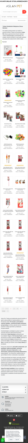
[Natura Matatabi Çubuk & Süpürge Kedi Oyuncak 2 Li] (8, 158)
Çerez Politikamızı (10, 436)
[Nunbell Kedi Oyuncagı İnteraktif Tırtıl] (20, 50)
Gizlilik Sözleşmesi (15, 435)
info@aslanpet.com (9, 410)
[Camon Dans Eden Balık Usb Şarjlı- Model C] (20, 224)
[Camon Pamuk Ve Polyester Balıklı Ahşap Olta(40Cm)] (8, 290)
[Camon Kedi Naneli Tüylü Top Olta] (20, 290)
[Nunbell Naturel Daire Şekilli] (20, 116)
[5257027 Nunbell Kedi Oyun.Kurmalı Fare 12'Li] (8, 137)
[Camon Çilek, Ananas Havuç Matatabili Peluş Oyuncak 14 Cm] (20, 158)
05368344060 (8, 404)
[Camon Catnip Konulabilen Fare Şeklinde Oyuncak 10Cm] (8, 203)
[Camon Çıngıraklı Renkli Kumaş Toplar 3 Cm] (20, 269)
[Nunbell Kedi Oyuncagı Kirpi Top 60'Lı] (8, 72)
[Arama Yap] (24, 12)
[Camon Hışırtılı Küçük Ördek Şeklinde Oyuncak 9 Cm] (20, 203)
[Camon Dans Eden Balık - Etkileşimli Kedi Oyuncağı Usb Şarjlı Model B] (8, 245)
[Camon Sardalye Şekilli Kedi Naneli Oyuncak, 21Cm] (8, 269)
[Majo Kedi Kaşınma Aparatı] (8, 50)
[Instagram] (14, 419)
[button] (4, 20)
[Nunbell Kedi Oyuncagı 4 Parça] (8, 93)
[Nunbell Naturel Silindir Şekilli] (20, 72)
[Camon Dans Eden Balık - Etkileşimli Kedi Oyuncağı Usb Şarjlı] (20, 245)
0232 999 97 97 (8, 402)
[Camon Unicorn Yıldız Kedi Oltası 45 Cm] (8, 181)
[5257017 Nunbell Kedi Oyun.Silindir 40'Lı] (20, 137)
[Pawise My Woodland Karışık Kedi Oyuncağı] (20, 181)
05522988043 (8, 405)
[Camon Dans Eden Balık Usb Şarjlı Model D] (8, 224)
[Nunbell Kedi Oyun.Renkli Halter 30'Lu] (20, 93)
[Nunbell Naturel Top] (8, 116)
